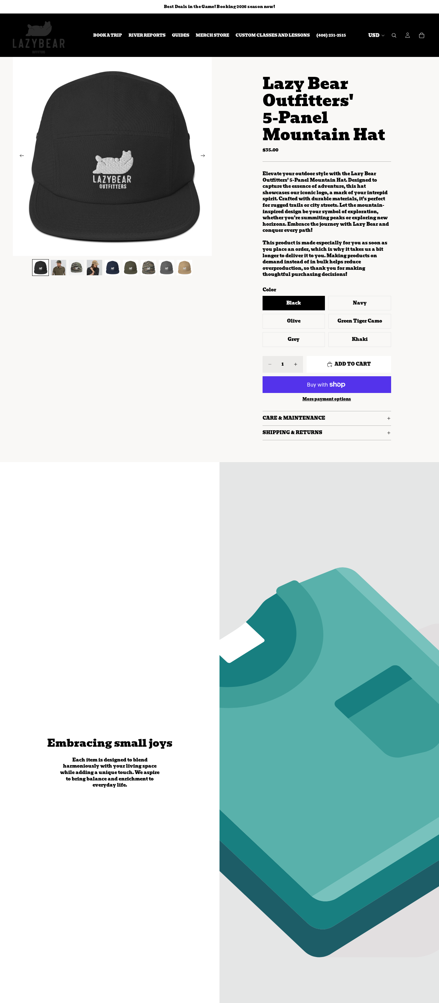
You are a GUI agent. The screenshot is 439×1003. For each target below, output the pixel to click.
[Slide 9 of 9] (184, 267)
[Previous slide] (20, 157)
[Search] (394, 35)
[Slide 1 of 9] (40, 267)
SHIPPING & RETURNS (292, 432)
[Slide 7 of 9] (148, 267)
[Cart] (422, 35)
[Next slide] (205, 157)
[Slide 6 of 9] (130, 267)
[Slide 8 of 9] (166, 267)
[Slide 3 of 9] (76, 267)
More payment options (326, 399)
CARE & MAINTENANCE (294, 418)
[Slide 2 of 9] (58, 267)
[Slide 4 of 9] (94, 267)
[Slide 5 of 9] (112, 267)
